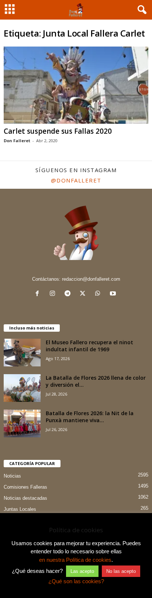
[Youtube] (114, 294)
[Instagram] (54, 294)
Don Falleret (17, 140)
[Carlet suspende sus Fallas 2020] (76, 85)
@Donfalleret (76, 180)
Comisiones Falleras (25, 487)
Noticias (12, 476)
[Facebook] (38, 294)
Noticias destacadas (25, 498)
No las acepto (121, 571)
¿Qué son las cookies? (76, 581)
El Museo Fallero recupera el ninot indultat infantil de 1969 (89, 346)
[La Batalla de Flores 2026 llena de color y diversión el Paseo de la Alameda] (22, 388)
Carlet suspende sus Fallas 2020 (58, 131)
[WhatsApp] (99, 294)
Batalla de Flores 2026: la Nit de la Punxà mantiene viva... (90, 417)
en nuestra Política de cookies (75, 560)
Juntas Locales (20, 509)
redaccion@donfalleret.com (91, 279)
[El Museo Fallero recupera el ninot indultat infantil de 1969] (22, 352)
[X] (84, 294)
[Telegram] (69, 294)
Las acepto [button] (82, 571)
